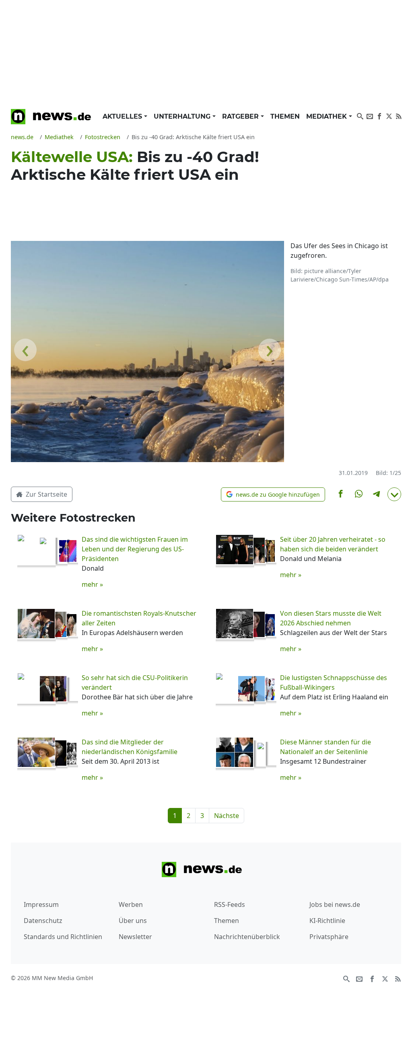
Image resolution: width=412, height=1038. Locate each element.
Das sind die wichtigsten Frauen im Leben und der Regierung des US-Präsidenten (135, 549)
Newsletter (135, 936)
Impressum (41, 904)
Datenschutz (43, 920)
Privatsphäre (328, 936)
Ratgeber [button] (241, 116)
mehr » (92, 584)
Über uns (133, 920)
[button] (273, 494)
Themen (285, 116)
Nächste (226, 815)
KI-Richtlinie (327, 920)
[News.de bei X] (389, 115)
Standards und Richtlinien (63, 936)
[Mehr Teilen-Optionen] (394, 494)
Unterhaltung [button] (183, 116)
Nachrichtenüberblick (247, 936)
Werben (131, 904)
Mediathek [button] (327, 116)
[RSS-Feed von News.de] (399, 115)
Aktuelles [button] (123, 116)
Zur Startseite (45, 494)
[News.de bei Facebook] (379, 115)
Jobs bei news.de (334, 904)
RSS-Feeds (229, 904)
